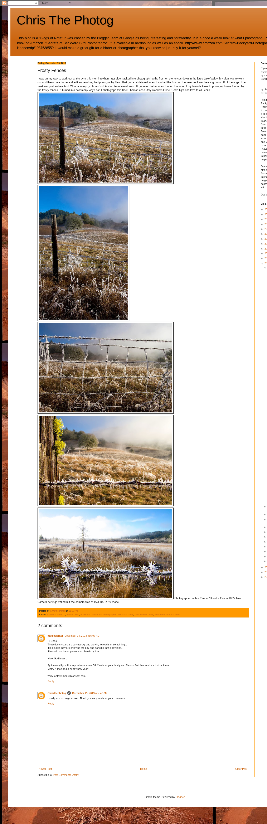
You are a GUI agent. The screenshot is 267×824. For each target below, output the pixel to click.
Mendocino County (144, 614)
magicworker (55, 635)
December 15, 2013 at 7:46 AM (89, 693)
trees (177, 614)
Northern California (164, 614)
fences (70, 614)
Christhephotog (57, 693)
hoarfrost (85, 614)
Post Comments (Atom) (66, 775)
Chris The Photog (65, 20)
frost (77, 614)
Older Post (241, 768)
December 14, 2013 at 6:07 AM (81, 635)
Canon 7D (60, 614)
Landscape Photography (103, 614)
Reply (51, 681)
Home (143, 768)
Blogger (180, 797)
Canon (50, 614)
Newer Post (45, 768)
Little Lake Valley (125, 614)
